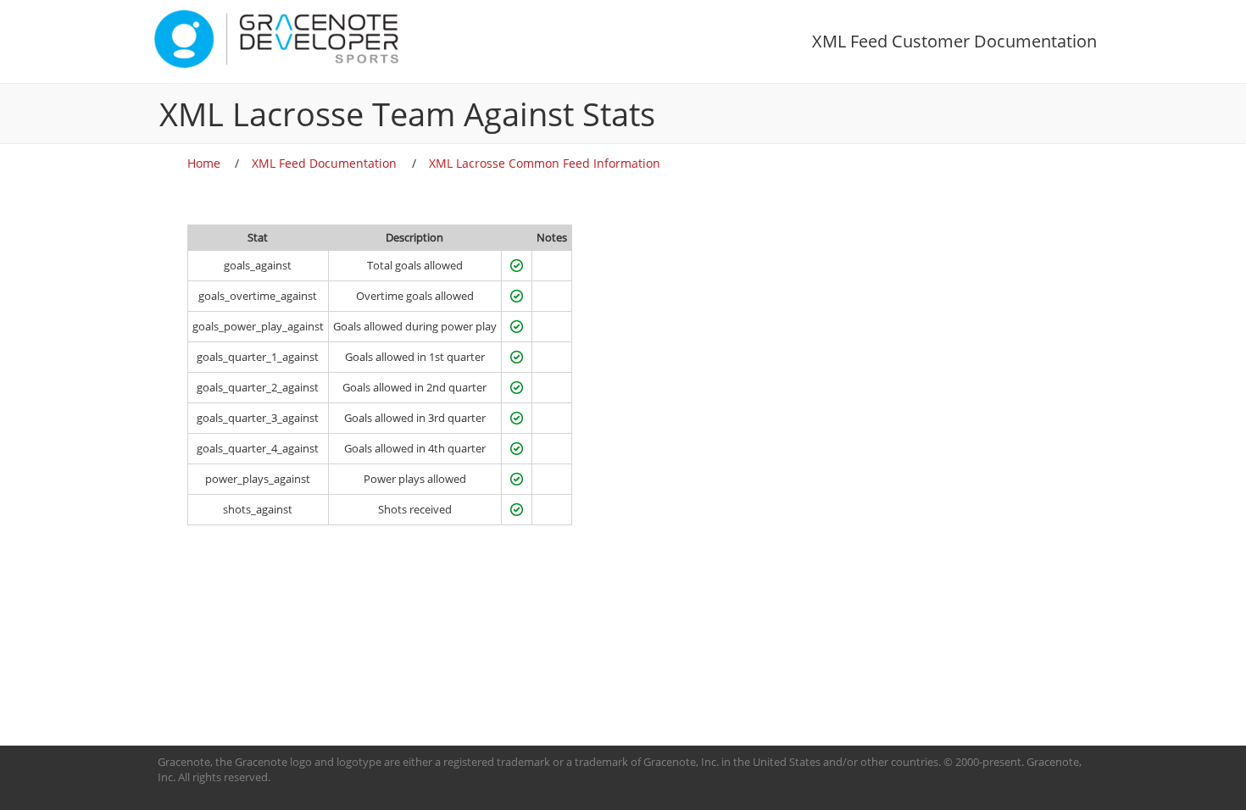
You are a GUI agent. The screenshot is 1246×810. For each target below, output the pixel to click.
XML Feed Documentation (324, 163)
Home (203, 163)
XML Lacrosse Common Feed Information (544, 163)
